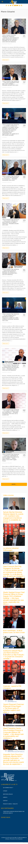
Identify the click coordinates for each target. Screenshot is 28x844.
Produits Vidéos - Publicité (10, 802)
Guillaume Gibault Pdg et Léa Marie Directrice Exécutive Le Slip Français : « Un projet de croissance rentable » (14, 653)
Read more (5, 58)
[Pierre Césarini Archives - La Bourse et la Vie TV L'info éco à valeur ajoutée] (13, 1)
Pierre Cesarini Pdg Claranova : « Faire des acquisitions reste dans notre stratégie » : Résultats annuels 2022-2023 (10, 82)
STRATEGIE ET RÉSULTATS (7, 42)
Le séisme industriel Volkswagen (11, 548)
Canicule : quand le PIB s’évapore (12, 686)
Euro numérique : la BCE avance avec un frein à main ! (14, 631)
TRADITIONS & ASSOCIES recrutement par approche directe (13, 811)
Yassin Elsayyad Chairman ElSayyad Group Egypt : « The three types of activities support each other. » (13, 707)
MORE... (14, 483)
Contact (5, 799)
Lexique (5, 789)
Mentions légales (8, 792)
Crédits (5, 796)
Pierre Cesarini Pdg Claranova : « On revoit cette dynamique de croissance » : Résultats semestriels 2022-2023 (10, 177)
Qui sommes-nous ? (8, 786)
